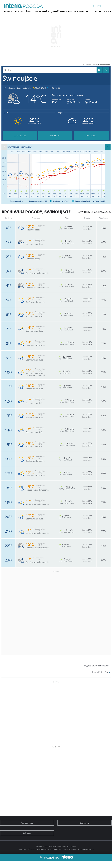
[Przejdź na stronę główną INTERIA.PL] (13, 6)
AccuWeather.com (102, 64)
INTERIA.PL (59, 849)
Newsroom (84, 823)
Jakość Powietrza (62, 11)
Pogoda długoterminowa (96, 665)
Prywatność (39, 849)
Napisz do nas (27, 823)
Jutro (6, 112)
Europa (19, 11)
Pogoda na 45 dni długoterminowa (55, 135)
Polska (8, 11)
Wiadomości (42, 11)
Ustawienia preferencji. (26, 849)
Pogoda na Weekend (91, 135)
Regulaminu (71, 846)
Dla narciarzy (82, 11)
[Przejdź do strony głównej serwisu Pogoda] (33, 6)
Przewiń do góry (100, 672)
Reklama (27, 833)
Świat (29, 11)
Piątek (60, 112)
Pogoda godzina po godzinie (20, 135)
